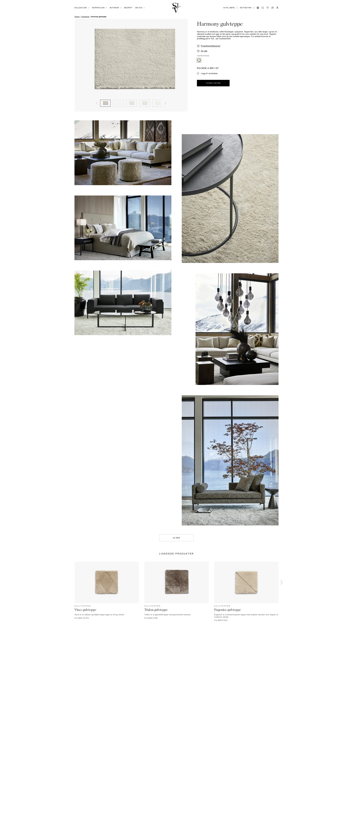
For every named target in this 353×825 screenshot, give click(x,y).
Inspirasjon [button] (98, 8)
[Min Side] (277, 8)
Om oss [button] (138, 8)
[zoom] (131, 62)
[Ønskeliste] (268, 8)
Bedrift (128, 8)
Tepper (77, 17)
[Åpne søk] (263, 8)
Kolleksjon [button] (80, 8)
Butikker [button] (114, 8)
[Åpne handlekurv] (273, 8)
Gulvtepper (85, 17)
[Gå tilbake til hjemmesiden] (176, 8)
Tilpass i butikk (213, 83)
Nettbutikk (246, 8)
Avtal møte (229, 8)
